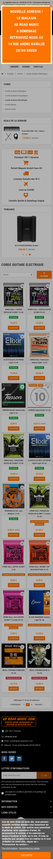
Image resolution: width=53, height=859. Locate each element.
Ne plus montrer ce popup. (19, 61)
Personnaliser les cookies (29, 848)
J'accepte (26, 855)
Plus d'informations (10, 848)
